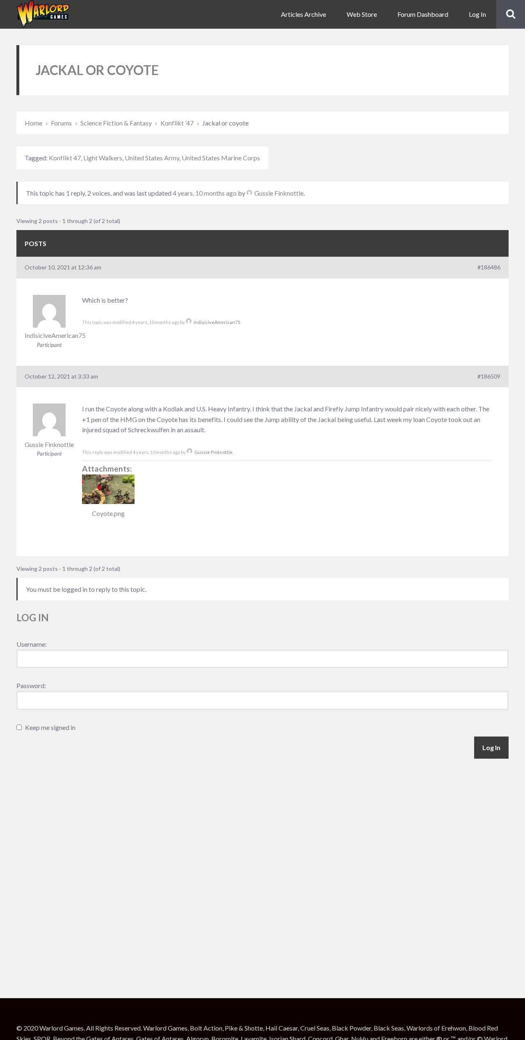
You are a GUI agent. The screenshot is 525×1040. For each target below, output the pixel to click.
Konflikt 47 (65, 158)
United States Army (152, 158)
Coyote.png (108, 513)
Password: (31, 685)
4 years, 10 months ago (205, 193)
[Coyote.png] (108, 489)
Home (33, 123)
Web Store (362, 14)
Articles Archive (303, 14)
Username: (31, 644)
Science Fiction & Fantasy (116, 123)
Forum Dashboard (422, 14)
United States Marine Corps (221, 158)
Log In (477, 14)
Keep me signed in (50, 727)
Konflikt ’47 (177, 123)
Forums (61, 123)
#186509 (488, 376)
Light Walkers (102, 158)
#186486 (488, 267)
